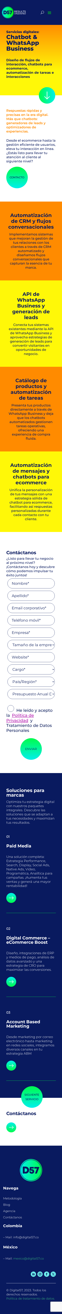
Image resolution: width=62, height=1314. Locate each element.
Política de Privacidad (20, 718)
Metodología (12, 1198)
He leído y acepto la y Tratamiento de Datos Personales (29, 720)
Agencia (9, 1211)
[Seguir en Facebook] (46, 1274)
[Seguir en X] (53, 1274)
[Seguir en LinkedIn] (33, 1274)
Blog (6, 1205)
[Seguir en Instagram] (40, 1274)
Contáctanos (12, 1217)
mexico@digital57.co (28, 1258)
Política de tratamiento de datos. (30, 1298)
